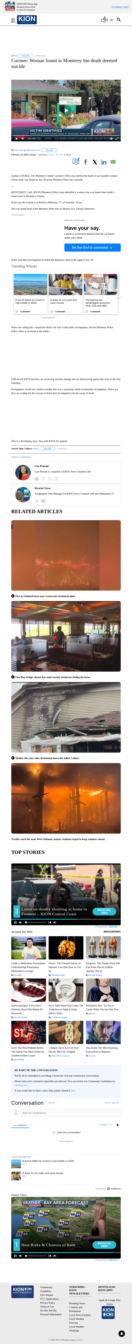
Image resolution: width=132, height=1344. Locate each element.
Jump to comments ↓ (21, 457)
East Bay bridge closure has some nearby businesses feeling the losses (52, 677)
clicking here (21, 1085)
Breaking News (77, 1303)
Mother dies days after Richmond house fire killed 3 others (47, 758)
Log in (107, 1103)
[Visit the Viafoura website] (114, 1188)
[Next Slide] (118, 296)
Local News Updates (80, 1315)
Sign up (115, 1103)
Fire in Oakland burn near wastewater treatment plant (45, 596)
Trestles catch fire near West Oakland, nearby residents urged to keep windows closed (58, 839)
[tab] (20, 1125)
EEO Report (46, 1295)
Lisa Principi (20, 150)
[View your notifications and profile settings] (117, 1125)
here (73, 1090)
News (35, 448)
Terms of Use (47, 1306)
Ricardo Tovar (34, 150)
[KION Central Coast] (31, 19)
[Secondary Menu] (15, 19)
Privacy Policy (47, 1302)
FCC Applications (49, 1299)
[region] (66, 1146)
